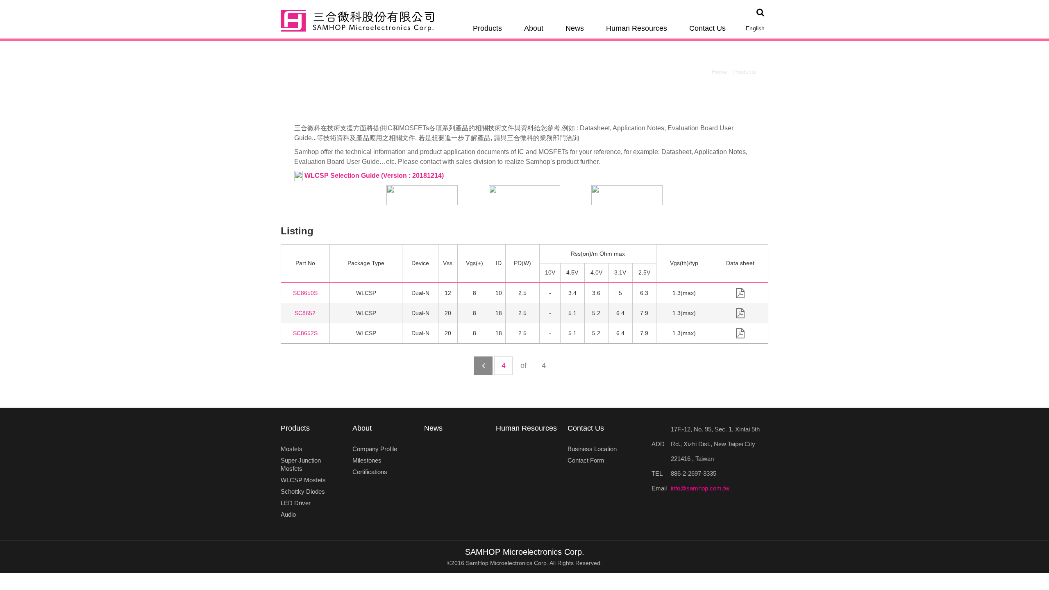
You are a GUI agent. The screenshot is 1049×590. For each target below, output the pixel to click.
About (533, 28)
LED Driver (296, 502)
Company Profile (374, 448)
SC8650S (305, 293)
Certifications (369, 471)
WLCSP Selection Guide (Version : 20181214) (373, 175)
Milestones (366, 460)
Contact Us (707, 28)
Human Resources (636, 28)
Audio (288, 514)
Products (487, 28)
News (574, 28)
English (755, 28)
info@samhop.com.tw (700, 488)
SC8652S (305, 333)
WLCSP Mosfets (303, 480)
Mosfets (291, 448)
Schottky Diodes (303, 491)
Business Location (592, 448)
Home (719, 71)
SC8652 (305, 313)
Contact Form (586, 460)
